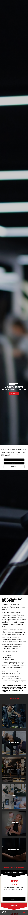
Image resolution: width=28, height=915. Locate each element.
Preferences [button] (7, 455)
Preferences (14, 466)
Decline (14, 463)
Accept (13, 459)
